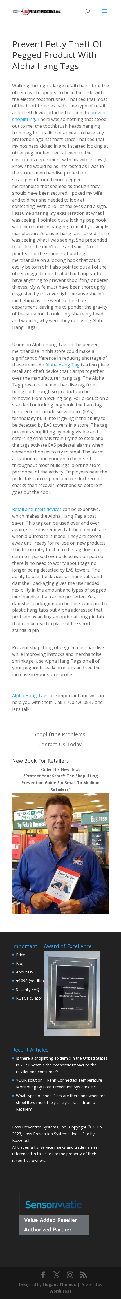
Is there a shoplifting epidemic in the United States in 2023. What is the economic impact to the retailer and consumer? (61, 1064)
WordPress (60, 1291)
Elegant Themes (59, 1284)
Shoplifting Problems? (60, 734)
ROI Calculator (29, 998)
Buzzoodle (22, 1140)
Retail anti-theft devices (37, 509)
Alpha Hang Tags (30, 695)
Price (20, 954)
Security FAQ (27, 989)
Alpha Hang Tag (62, 365)
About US (24, 972)
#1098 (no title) (30, 980)
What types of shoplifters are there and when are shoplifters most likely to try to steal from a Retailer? (61, 1102)
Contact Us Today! (60, 744)
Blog (20, 963)
